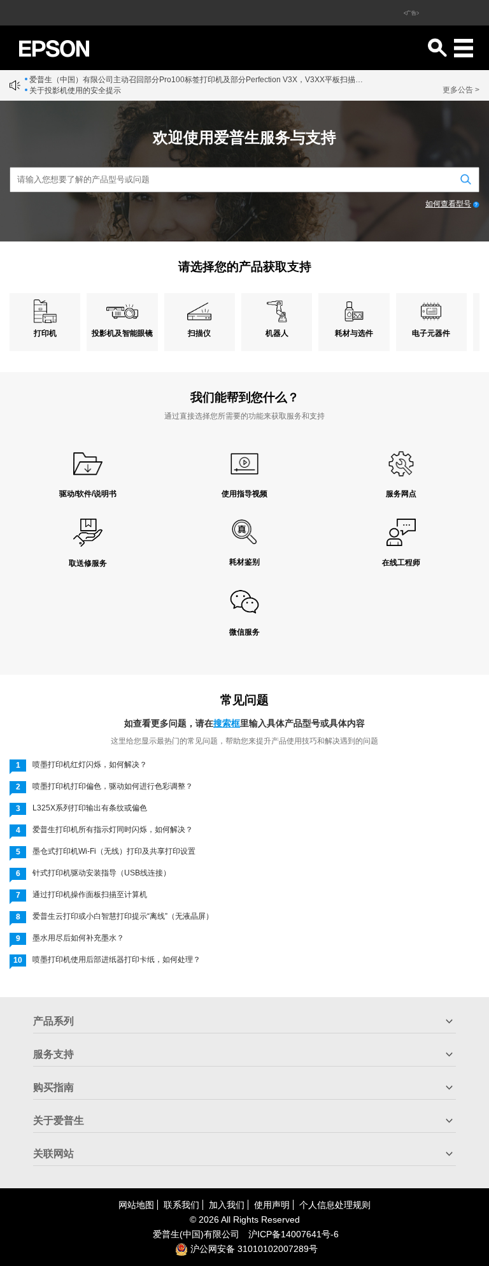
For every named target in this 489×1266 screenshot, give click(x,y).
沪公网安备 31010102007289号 (253, 1249)
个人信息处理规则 (335, 1205)
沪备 (293, 1234)
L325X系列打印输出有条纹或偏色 (89, 807)
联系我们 (181, 1205)
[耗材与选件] (353, 311)
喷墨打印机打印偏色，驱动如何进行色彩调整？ (112, 786)
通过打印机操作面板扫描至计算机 (89, 894)
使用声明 (272, 1205)
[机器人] (276, 311)
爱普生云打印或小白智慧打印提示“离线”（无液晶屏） (122, 916)
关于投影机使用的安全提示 (75, 90)
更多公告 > (461, 89)
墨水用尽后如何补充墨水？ (78, 937)
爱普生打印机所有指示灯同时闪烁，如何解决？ (112, 829)
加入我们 (226, 1205)
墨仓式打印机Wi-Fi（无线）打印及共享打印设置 (113, 851)
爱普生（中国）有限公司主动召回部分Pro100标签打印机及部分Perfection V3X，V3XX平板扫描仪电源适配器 (196, 79)
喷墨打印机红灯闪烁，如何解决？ (89, 764)
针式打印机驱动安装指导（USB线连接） (101, 872)
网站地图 (136, 1205)
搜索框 (226, 723)
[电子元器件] (431, 311)
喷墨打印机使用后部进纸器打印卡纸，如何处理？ (116, 959)
